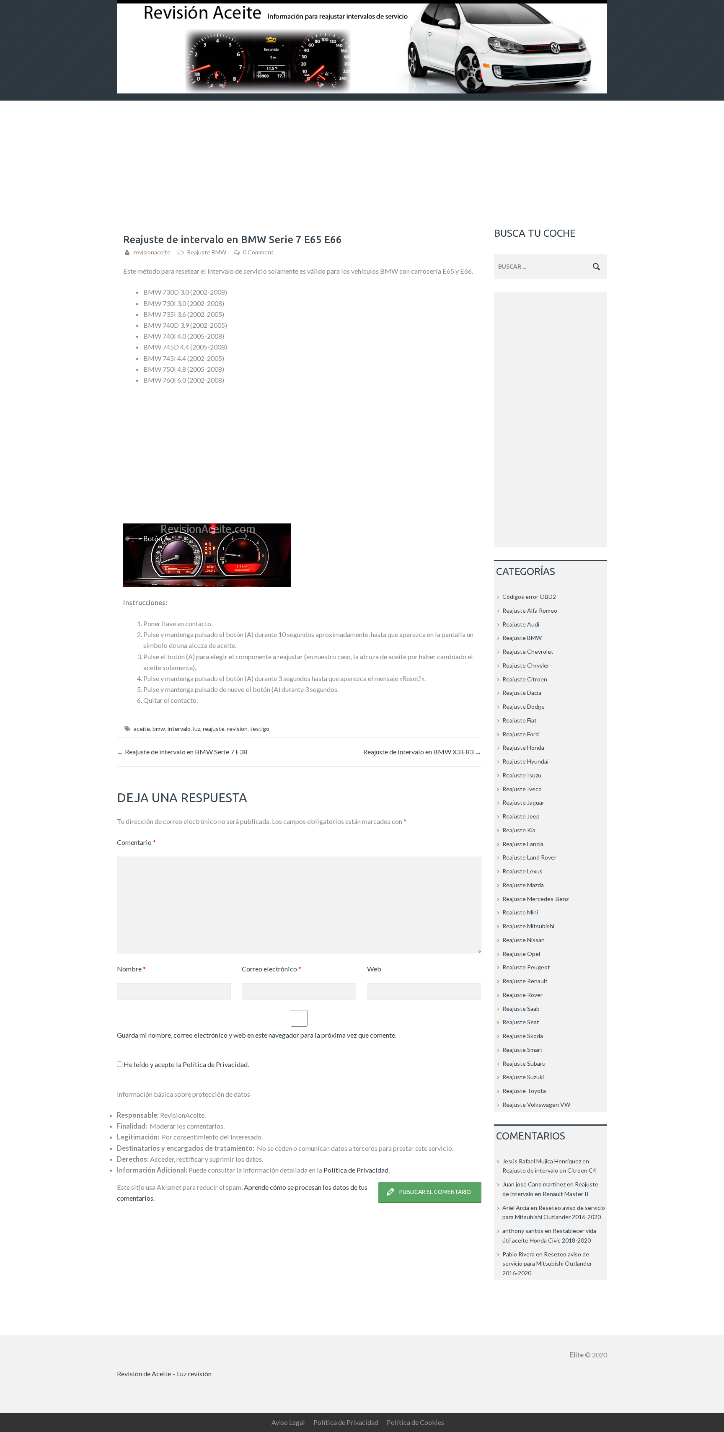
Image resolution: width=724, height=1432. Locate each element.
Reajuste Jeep (521, 816)
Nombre (131, 969)
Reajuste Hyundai (525, 761)
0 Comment (258, 252)
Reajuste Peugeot (526, 967)
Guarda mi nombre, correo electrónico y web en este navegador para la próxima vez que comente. (256, 1035)
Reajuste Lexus (522, 871)
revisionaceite (152, 252)
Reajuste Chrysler (525, 665)
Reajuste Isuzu (521, 775)
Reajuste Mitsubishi (528, 926)
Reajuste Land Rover (529, 857)
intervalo (179, 728)
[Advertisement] (362, 163)
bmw (159, 728)
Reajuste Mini (520, 912)
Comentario (136, 842)
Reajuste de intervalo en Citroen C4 (549, 1170)
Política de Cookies (415, 1422)
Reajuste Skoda (522, 1035)
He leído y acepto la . (185, 1064)
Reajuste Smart (522, 1049)
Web (374, 969)
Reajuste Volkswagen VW (536, 1104)
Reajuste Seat (520, 1021)
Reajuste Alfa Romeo (529, 610)
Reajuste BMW (206, 252)
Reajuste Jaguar (523, 802)
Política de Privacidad (215, 1064)
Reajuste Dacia (521, 692)
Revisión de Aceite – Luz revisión (164, 1374)
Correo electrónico (271, 969)
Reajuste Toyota (524, 1090)
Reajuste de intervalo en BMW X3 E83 (422, 752)
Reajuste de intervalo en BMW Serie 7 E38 (182, 752)
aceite (142, 728)
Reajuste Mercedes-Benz (535, 898)
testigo (259, 728)
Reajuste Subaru (524, 1063)
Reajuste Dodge (523, 706)
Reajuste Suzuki (523, 1076)
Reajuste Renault (525, 980)
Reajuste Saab (521, 1008)
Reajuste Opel (521, 953)
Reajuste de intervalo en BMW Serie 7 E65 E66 (232, 239)
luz (196, 728)
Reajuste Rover (522, 994)
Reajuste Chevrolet (527, 651)
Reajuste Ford (520, 734)
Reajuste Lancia (522, 843)
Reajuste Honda (523, 747)
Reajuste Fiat (519, 720)
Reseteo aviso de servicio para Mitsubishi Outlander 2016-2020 (547, 1264)
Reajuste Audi (520, 624)
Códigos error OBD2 (529, 596)
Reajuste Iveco (522, 788)
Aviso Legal (288, 1422)
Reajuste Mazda (523, 884)
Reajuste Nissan (523, 939)
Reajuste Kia (518, 830)
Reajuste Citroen (524, 679)
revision (237, 728)
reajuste (214, 728)
